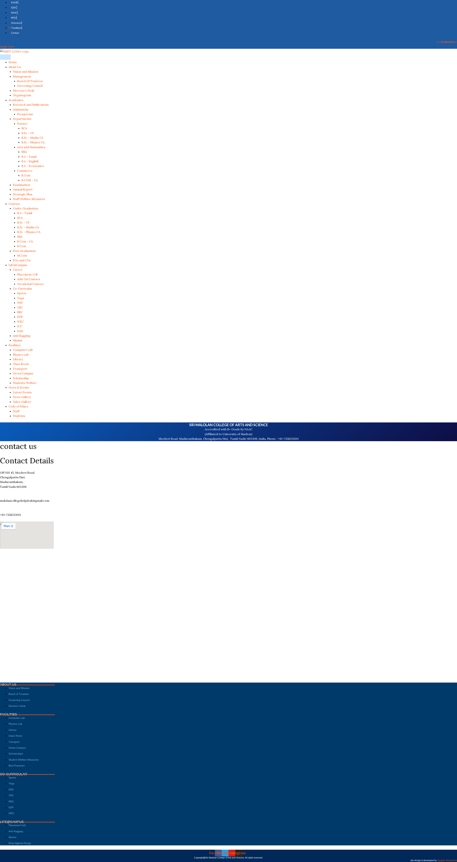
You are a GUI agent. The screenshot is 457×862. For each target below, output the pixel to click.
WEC (20, 321)
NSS (20, 302)
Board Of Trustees (30, 81)
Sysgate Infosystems (447, 860)
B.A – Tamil (28, 156)
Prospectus (25, 114)
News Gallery (22, 397)
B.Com (25, 175)
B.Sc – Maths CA (32, 137)
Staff (16, 411)
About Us (15, 67)
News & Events (19, 387)
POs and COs (22, 260)
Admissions (20, 109)
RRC (20, 312)
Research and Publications (31, 104)
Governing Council (29, 85)
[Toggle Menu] (5, 57)
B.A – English (30, 161)
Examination (21, 185)
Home (13, 62)
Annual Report (22, 189)
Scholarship (21, 378)
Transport (20, 368)
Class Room (21, 364)
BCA (24, 128)
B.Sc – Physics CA (33, 142)
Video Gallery (22, 402)
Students (19, 416)
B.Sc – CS (27, 133)
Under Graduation (25, 208)
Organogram (22, 95)
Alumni (17, 340)
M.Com (22, 255)
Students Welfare (25, 383)
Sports (21, 293)
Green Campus (23, 373)
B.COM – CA (29, 180)
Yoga (20, 298)
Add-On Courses (28, 279)
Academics (16, 100)
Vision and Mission (25, 71)
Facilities (15, 345)
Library (18, 359)
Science (22, 123)
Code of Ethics (18, 406)
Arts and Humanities (31, 147)
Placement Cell (27, 274)
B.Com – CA (25, 241)
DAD (20, 331)
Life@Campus (18, 265)
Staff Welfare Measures (29, 199)
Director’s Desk (23, 90)
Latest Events (22, 392)
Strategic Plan (22, 194)
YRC (20, 307)
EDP (20, 317)
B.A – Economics (32, 166)
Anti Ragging (21, 335)
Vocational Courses (30, 284)
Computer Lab (23, 350)
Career (17, 269)
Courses (14, 204)
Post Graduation (24, 251)
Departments (22, 119)
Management (22, 76)
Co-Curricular (22, 288)
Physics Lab (21, 354)
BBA (24, 152)
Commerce (24, 170)
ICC (19, 326)
